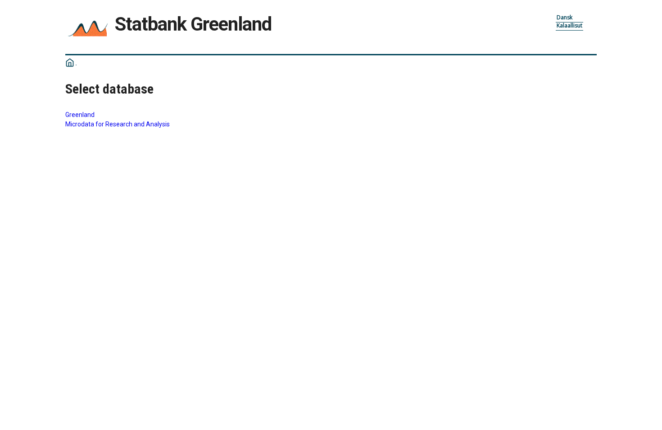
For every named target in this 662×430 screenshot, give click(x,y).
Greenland (80, 114)
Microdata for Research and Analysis (117, 124)
